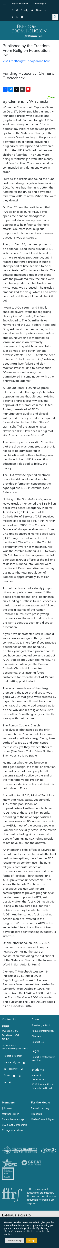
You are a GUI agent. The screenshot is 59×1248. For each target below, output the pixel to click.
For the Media (40, 1102)
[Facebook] (12, 10)
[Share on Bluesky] (10, 89)
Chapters (36, 1036)
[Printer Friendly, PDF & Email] (51, 97)
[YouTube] (45, 10)
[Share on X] (16, 89)
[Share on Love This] (28, 89)
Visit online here (26, 61)
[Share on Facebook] (5, 89)
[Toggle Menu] (4, 4)
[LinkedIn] (17, 17)
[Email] (22, 17)
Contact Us (9, 1019)
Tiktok (39, 10)
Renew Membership (13, 1119)
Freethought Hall (40, 1025)
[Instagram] (17, 10)
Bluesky (25, 10)
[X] (32, 10)
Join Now (7, 1108)
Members (8, 1102)
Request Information (42, 1031)
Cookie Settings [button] (14, 1240)
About (35, 1019)
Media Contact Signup (43, 1119)
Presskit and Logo (40, 1108)
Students (37, 1069)
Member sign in (39, 4)
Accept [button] (31, 1240)
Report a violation (19, 4)
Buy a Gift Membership (14, 1125)
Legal (35, 1051)
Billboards (36, 1114)
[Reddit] (12, 17)
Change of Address (12, 1130)
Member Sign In (10, 1114)
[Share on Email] (22, 89)
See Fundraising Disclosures (15, 1049)
